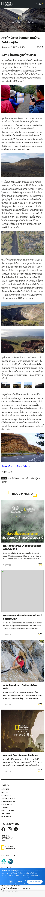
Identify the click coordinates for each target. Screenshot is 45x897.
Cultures (6, 795)
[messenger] (16, 829)
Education (6, 804)
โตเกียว (4, 482)
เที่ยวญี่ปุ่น (35, 478)
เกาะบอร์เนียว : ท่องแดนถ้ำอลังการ (21, 755)
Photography (8, 810)
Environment (8, 801)
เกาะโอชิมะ (26, 478)
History (5, 792)
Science (5, 789)
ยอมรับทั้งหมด (35, 881)
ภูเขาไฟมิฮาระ (14, 478)
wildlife (5, 813)
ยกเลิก (20, 881)
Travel (7, 565)
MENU (39, 4)
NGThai (23, 47)
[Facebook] (3, 829)
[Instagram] (10, 829)
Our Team (6, 816)
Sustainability (9, 798)
